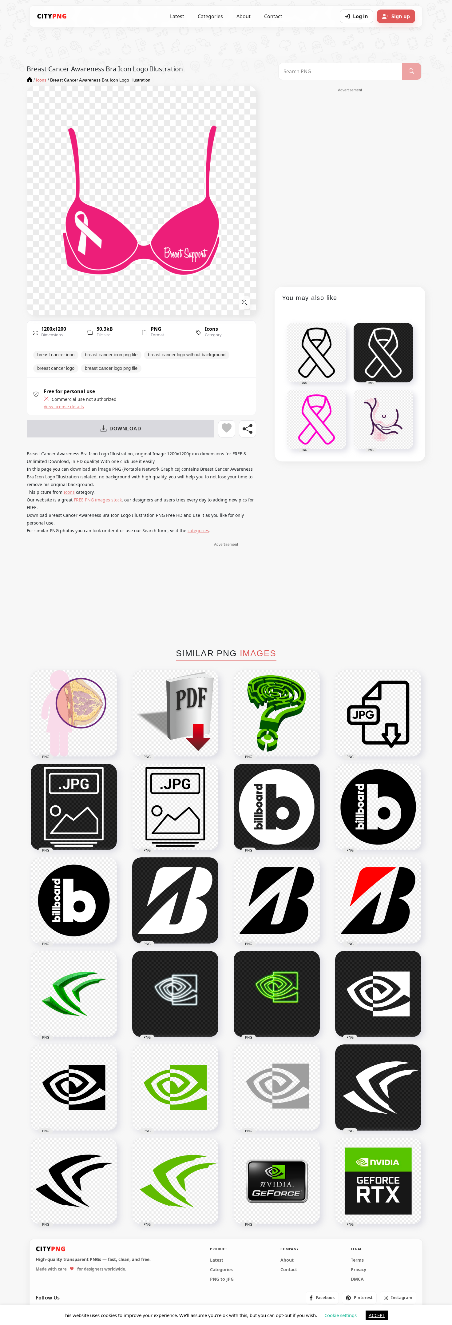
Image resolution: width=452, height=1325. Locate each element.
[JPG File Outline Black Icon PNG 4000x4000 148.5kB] (175, 807)
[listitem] (322, 1297)
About (243, 16)
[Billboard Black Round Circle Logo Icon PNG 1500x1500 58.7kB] (378, 807)
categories (198, 530)
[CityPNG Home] (52, 16)
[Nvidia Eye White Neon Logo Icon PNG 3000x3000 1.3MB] (175, 994)
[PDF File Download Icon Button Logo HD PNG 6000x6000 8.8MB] (175, 713)
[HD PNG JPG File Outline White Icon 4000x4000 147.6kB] (74, 807)
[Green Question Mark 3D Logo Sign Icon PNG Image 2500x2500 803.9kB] (277, 713)
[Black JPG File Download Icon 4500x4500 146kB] (378, 713)
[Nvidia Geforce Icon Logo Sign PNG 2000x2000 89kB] (175, 1181)
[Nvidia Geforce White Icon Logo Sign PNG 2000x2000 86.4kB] (378, 1087)
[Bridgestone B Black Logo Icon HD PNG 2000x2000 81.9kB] (277, 900)
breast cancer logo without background (186, 354)
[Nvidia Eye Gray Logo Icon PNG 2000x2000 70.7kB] (277, 1087)
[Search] (411, 71)
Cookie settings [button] (340, 1315)
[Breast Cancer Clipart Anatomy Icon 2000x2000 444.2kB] (74, 713)
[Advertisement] (350, 185)
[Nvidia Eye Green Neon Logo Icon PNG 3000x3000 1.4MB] (277, 994)
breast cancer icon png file (111, 354)
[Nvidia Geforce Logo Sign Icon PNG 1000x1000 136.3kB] (277, 1181)
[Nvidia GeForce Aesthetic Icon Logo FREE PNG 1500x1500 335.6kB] (74, 994)
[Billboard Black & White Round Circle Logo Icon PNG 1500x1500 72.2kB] (74, 900)
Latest (177, 16)
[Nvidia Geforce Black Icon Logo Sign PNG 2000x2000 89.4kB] (74, 1181)
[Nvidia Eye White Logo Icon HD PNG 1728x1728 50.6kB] (378, 994)
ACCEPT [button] (377, 1315)
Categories (210, 16)
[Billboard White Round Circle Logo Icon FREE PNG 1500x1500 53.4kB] (277, 807)
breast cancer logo (55, 368)
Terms (357, 1260)
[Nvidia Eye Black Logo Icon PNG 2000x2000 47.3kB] (74, 1087)
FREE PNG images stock (98, 500)
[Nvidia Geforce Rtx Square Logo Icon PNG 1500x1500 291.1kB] (378, 1181)
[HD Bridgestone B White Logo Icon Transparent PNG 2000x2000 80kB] (175, 900)
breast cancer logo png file (111, 368)
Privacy (358, 1269)
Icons (211, 328)
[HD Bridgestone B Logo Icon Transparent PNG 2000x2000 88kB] (378, 900)
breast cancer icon (55, 354)
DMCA (357, 1279)
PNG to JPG (222, 1279)
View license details (64, 406)
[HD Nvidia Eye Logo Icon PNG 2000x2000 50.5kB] (175, 1087)
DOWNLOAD (125, 428)
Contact (273, 16)
